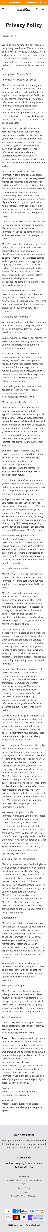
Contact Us (24, 1176)
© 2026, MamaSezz (14, 1225)
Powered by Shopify (33, 1225)
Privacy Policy (24, 1188)
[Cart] (43, 9)
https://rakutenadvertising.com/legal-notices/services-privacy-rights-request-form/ (22, 1107)
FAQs (24, 1184)
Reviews (24, 1192)
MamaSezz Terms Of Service (24, 1196)
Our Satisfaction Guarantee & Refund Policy (24, 1180)
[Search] (37, 9)
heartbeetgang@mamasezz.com (25, 1163)
